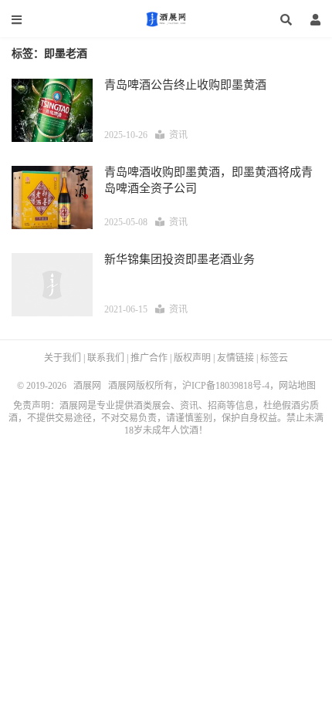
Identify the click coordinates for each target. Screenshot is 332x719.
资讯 (178, 135)
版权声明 (192, 358)
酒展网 (166, 19)
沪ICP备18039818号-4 (225, 385)
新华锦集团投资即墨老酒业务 (179, 259)
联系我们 (105, 358)
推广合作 (149, 358)
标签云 (274, 358)
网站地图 (297, 385)
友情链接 (235, 358)
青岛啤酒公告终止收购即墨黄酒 (185, 85)
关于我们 (62, 358)
